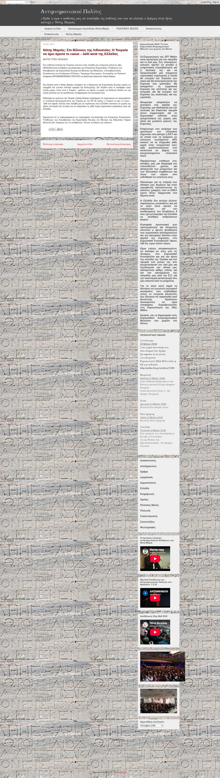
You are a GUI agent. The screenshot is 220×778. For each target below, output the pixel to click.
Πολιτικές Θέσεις (149, 505)
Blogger (123, 772)
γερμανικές (146, 477)
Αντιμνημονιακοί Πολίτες (71, 11)
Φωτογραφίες (148, 527)
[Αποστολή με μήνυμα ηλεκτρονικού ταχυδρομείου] (50, 129)
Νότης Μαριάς (74, 34)
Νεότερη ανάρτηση (53, 144)
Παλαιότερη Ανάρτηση (119, 144)
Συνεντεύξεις (147, 522)
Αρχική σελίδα (52, 28)
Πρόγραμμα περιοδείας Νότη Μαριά (88, 28)
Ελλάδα (144, 488)
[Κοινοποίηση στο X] (55, 129)
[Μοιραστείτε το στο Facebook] (58, 129)
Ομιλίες (144, 499)
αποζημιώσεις (148, 466)
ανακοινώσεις (148, 460)
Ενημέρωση (147, 494)
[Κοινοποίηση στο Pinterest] (61, 129)
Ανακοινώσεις (154, 28)
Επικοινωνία (51, 34)
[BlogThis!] (52, 129)
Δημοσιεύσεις (148, 483)
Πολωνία (145, 510)
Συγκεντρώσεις (149, 516)
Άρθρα (144, 471)
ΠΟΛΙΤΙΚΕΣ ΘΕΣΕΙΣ (127, 28)
